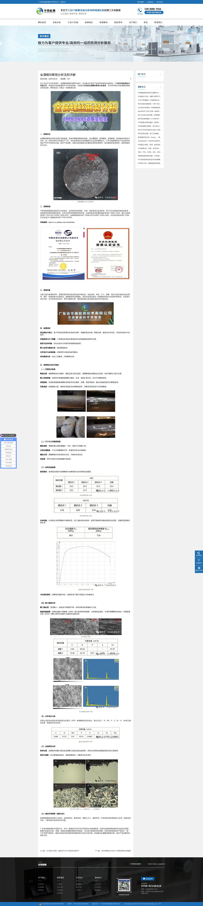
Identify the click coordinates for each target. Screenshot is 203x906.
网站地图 (140, 2)
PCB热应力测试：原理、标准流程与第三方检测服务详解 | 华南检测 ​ (160, 145)
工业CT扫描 (72, 22)
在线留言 (150, 2)
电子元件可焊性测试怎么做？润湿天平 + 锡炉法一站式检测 (157, 130)
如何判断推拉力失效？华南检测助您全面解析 (116, 851)
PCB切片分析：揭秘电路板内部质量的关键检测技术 (155, 163)
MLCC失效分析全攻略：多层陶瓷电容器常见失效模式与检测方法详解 (161, 115)
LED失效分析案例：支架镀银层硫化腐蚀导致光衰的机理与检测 (158, 107)
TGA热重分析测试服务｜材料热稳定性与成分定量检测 (156, 122)
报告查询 (118, 22)
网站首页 (42, 22)
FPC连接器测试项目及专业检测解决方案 (151, 159)
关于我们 (133, 22)
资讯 (146, 22)
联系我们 (158, 22)
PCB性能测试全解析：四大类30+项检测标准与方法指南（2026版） (160, 126)
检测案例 (104, 22)
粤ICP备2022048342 (81, 904)
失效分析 (57, 22)
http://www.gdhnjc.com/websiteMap (62, 222)
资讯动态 (160, 2)
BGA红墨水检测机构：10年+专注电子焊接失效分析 (155, 104)
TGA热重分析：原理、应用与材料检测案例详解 (153, 148)
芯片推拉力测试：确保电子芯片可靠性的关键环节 (63, 851)
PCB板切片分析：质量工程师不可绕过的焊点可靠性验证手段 (158, 96)
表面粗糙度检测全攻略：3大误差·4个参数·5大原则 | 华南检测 (158, 156)
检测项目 (89, 22)
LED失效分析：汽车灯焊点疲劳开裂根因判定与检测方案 (156, 141)
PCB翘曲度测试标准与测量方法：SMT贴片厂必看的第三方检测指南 (160, 93)
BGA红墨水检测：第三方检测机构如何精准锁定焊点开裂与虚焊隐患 (160, 133)
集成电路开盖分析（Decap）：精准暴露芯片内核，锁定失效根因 (159, 137)
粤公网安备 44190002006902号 (53, 904)
